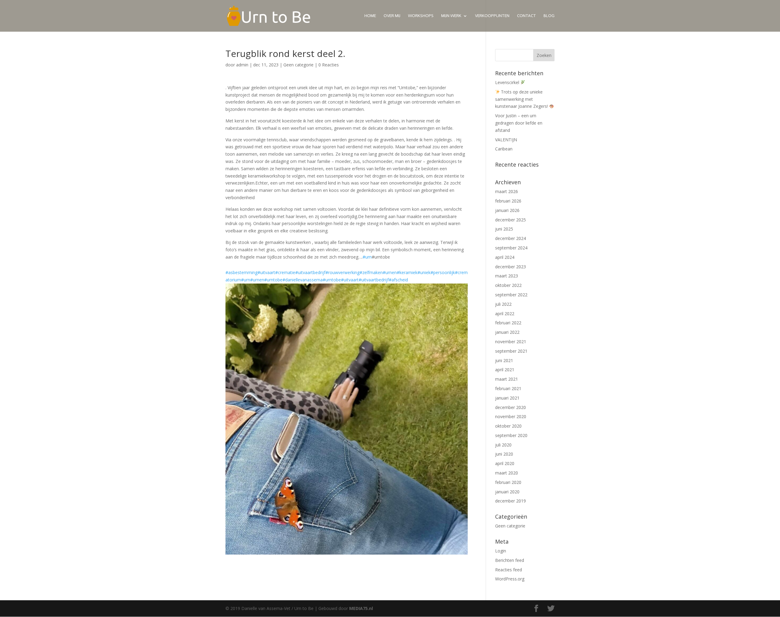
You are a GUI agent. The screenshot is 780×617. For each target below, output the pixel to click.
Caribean (503, 149)
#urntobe (273, 280)
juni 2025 (504, 229)
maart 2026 (506, 191)
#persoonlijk (443, 272)
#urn (367, 257)
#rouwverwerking (342, 272)
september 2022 (511, 295)
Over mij (392, 16)
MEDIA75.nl (361, 608)
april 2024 (504, 257)
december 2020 (510, 407)
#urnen (390, 272)
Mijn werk (451, 16)
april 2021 (504, 369)
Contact (526, 16)
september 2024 (511, 248)
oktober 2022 (508, 285)
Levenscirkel (507, 82)
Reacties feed (508, 570)
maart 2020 (506, 473)
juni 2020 (504, 454)
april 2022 (504, 313)
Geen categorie (298, 65)
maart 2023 (506, 276)
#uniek (424, 272)
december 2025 (510, 220)
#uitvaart (266, 272)
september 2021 (511, 351)
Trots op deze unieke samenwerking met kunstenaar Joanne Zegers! (522, 99)
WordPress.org (509, 579)
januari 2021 (507, 398)
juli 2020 (503, 445)
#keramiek (407, 272)
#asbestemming (241, 272)
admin (242, 65)
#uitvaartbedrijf (310, 272)
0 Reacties (328, 65)
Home (370, 16)
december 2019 (510, 501)
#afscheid (398, 280)
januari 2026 (507, 210)
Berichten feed (509, 560)
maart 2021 (506, 379)
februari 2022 (508, 323)
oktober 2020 (508, 426)
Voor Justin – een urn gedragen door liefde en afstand (518, 123)
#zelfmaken (371, 272)
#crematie (285, 272)
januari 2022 (507, 332)
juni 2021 (504, 360)
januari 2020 (507, 492)
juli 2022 (503, 304)
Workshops (421, 16)
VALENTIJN (506, 140)
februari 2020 (508, 482)
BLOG (549, 16)
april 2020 (504, 463)
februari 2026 (508, 201)
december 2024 (510, 238)
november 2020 (510, 416)
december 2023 (510, 267)
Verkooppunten (492, 16)
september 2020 (511, 435)
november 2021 (510, 341)
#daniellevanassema (302, 280)
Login (500, 551)
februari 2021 (508, 388)
